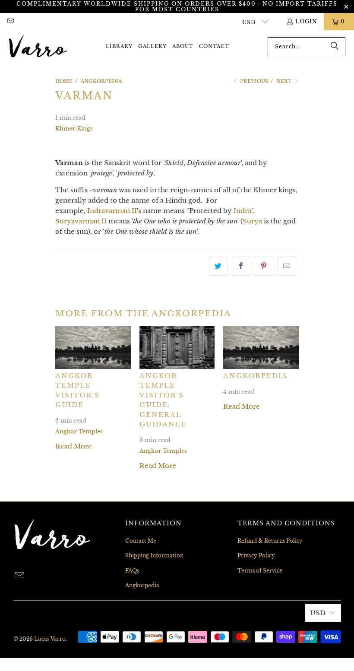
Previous (253, 81)
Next (284, 81)
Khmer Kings (74, 128)
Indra (242, 211)
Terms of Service (259, 570)
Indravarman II (112, 211)
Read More (73, 446)
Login (306, 21)
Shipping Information (154, 555)
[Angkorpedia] (261, 347)
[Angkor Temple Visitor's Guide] (93, 347)
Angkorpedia (255, 376)
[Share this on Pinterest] (264, 266)
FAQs (132, 570)
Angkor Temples (79, 431)
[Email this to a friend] (287, 266)
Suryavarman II (81, 221)
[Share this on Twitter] (218, 266)
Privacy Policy (256, 555)
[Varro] (38, 47)
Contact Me (140, 540)
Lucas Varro (50, 639)
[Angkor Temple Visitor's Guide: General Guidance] (177, 347)
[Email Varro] (10, 21)
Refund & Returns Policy (270, 540)
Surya (252, 221)
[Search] (334, 46)
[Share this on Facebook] (241, 266)
